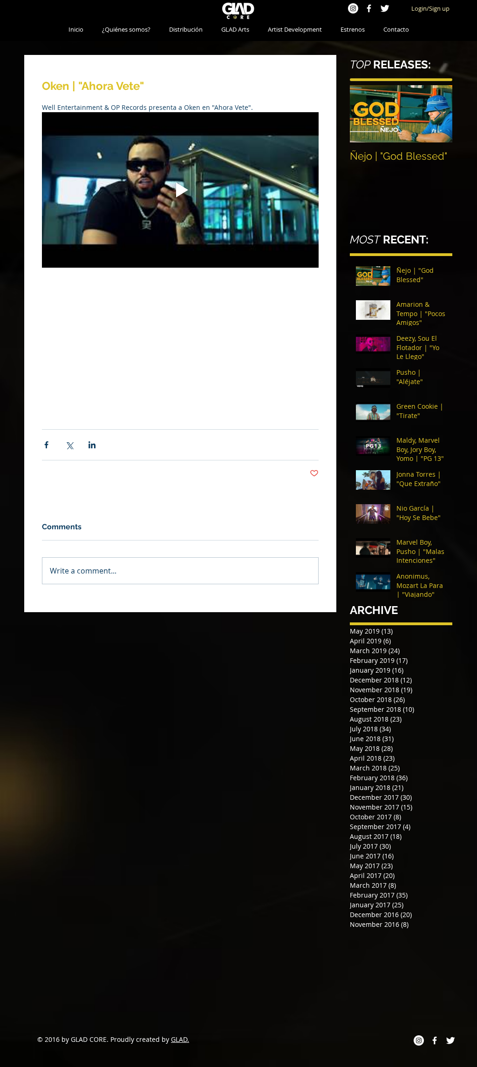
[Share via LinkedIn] (92, 507)
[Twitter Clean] (385, 8)
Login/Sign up (430, 8)
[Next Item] (437, 114)
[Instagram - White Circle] (353, 8)
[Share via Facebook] (46, 507)
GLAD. (180, 1039)
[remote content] (180, 363)
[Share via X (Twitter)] (69, 507)
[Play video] (180, 190)
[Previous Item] (365, 114)
